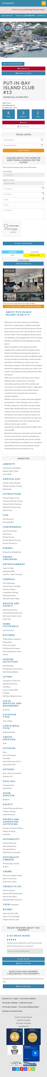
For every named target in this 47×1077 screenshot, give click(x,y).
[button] (8, 270)
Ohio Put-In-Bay (25, 1003)
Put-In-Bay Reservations (29, 1007)
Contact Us (7, 999)
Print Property (24, 126)
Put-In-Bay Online (9, 1007)
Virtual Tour (34, 255)
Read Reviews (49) (23, 264)
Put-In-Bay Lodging (28, 999)
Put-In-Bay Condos (10, 1003)
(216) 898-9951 (29, 16)
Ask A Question (24, 986)
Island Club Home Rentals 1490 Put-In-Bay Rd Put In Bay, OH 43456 (23, 1020)
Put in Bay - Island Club (16, 27)
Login (15, 999)
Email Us (42, 16)
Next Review (24, 959)
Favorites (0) (24, 69)
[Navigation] (44, 3)
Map (12, 255)
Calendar (34, 252)
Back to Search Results (13, 64)
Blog (19, 16)
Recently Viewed (24, 73)
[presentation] (6, 280)
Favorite (24, 122)
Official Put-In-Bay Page (12, 1011)
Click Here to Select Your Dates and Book (23, 306)
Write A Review (24, 963)
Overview (13, 252)
